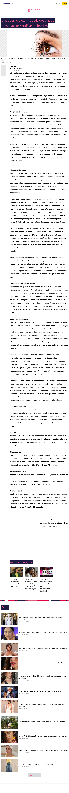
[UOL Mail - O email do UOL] (56, 3)
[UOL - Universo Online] (14, 3)
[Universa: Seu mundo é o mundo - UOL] (8, 3)
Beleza (34, 10)
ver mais (33, 775)
